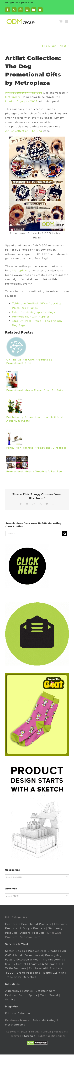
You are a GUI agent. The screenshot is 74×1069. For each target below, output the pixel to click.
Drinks (28, 991)
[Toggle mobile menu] (67, 21)
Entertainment (46, 991)
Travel (54, 995)
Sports (32, 995)
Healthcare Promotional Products (28, 924)
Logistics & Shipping (43, 964)
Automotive (13, 991)
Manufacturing (53, 959)
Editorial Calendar (17, 1013)
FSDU (10, 972)
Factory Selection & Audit (23, 959)
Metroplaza (13, 97)
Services (11, 944)
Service (10, 999)
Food (22, 995)
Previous (50, 46)
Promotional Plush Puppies (31, 316)
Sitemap (30, 1036)
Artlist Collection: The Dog (23, 92)
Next (63, 46)
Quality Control (15, 964)
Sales (36, 1020)
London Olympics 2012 (21, 101)
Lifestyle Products (32, 928)
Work (25, 944)
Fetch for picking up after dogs (33, 312)
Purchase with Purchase (45, 968)
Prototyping (53, 955)
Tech (43, 995)
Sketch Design (15, 951)
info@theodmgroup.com (19, 2)
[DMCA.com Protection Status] (37, 1043)
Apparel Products (32, 933)
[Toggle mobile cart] (61, 21)
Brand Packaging (29, 972)
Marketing (49, 1020)
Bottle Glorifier (53, 972)
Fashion (10, 995)
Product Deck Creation (43, 951)
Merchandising (15, 1024)
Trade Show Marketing (21, 977)
